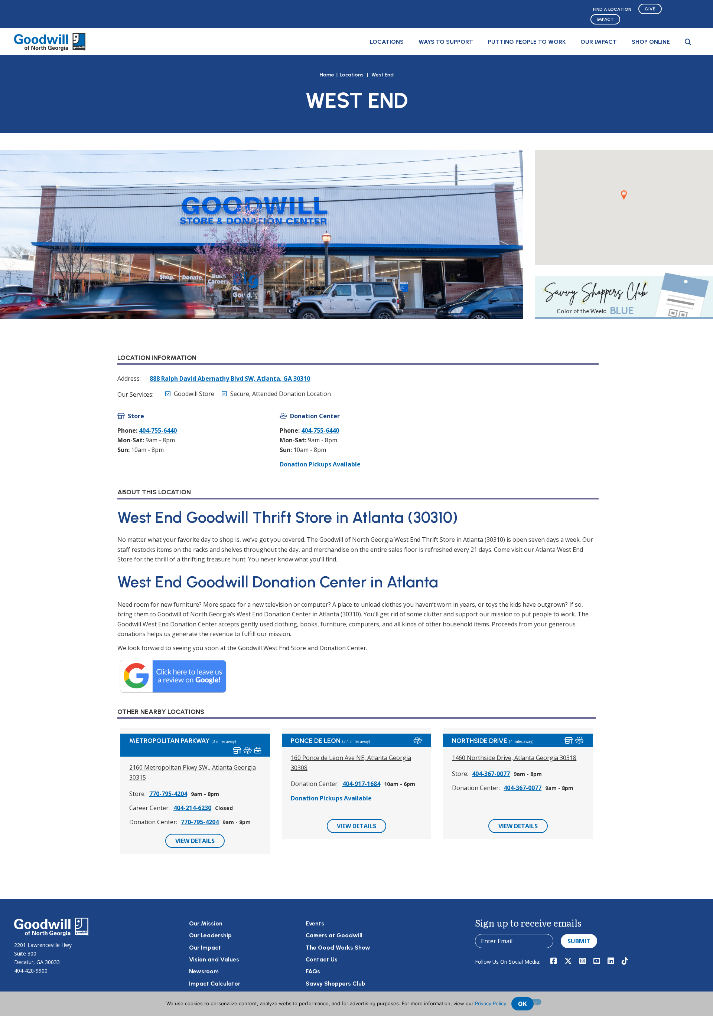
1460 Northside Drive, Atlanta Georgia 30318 (514, 758)
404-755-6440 (158, 430)
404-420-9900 (31, 970)
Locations (387, 41)
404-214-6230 (192, 808)
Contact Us (322, 959)
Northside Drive (479, 741)
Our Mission (205, 923)
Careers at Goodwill (334, 935)
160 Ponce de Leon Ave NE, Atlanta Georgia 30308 (351, 763)
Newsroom (204, 971)
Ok (522, 1003)
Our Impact (598, 41)
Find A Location (612, 9)
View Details (195, 841)
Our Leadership (210, 935)
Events (315, 923)
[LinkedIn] (611, 961)
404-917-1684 (361, 784)
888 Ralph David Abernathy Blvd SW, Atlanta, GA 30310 (230, 378)
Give (650, 9)
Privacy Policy (490, 1003)
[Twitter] (568, 961)
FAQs (313, 971)
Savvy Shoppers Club (335, 983)
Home (327, 75)
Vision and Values (214, 959)
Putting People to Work (527, 41)
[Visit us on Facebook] (553, 961)
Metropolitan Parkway (169, 741)
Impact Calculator (214, 983)
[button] (688, 42)
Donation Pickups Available (320, 464)
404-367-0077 (491, 774)
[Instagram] (582, 961)
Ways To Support (446, 41)
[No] (534, 1002)
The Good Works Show (338, 947)
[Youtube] (596, 961)
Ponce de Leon (316, 741)
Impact (605, 19)
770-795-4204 (168, 794)
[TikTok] (625, 961)
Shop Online (651, 41)
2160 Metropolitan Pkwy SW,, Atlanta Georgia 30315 (192, 772)
